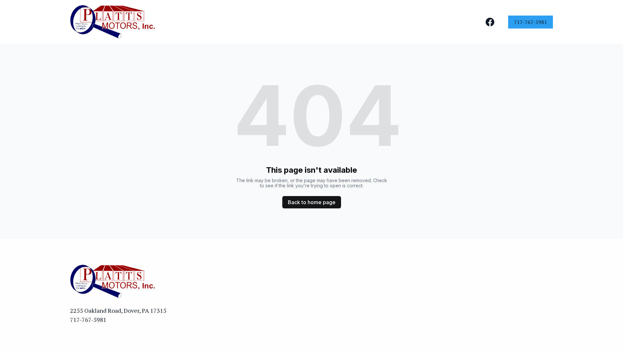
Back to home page (312, 202)
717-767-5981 (530, 22)
